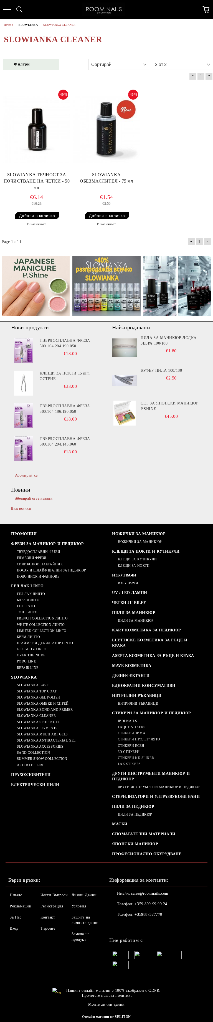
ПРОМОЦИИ (24, 534)
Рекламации (21, 906)
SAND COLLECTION (33, 753)
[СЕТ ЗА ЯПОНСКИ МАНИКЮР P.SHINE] (124, 413)
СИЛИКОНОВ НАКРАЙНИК (40, 564)
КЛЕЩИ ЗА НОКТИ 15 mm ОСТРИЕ (65, 376)
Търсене (47, 928)
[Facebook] (116, 925)
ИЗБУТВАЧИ (124, 575)
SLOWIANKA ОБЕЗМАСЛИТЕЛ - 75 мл (106, 177)
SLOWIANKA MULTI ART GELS (42, 734)
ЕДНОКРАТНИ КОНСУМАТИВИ (143, 686)
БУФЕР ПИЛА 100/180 (161, 370)
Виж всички (21, 508)
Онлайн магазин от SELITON (106, 1017)
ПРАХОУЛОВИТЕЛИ (31, 775)
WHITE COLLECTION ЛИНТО (41, 625)
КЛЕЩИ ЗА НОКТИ (133, 566)
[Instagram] (128, 925)
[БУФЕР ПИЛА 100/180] (124, 380)
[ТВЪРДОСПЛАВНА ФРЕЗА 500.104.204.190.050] (23, 350)
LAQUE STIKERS (132, 727)
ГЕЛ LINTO (26, 606)
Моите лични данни (106, 1004)
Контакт (47, 917)
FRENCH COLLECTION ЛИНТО (42, 618)
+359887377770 (148, 914)
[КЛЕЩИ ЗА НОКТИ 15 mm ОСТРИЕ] (23, 383)
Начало (16, 895)
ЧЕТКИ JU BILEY (129, 603)
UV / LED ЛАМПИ (129, 593)
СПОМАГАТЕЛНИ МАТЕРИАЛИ (143, 834)
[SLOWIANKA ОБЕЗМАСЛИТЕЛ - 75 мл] (106, 130)
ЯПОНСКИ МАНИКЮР (135, 844)
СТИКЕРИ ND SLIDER (136, 758)
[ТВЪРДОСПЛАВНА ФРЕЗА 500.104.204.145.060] (23, 448)
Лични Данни (84, 895)
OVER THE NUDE (31, 655)
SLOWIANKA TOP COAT (37, 691)
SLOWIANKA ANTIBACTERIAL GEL (46, 740)
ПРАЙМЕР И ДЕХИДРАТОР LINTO (45, 643)
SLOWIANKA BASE (33, 685)
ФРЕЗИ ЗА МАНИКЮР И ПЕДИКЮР (47, 544)
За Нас (15, 917)
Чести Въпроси (54, 895)
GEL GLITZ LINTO (32, 649)
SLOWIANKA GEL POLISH (38, 697)
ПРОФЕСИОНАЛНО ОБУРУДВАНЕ (146, 854)
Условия (79, 906)
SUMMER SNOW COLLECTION (42, 759)
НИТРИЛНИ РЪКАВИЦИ (137, 696)
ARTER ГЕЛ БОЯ (30, 765)
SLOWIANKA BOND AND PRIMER (45, 710)
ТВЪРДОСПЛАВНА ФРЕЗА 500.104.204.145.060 (65, 441)
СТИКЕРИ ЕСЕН (131, 746)
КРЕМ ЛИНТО (28, 637)
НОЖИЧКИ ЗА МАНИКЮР (139, 534)
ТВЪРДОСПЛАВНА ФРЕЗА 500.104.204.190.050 (65, 343)
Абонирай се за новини (34, 498)
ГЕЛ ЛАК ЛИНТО (31, 594)
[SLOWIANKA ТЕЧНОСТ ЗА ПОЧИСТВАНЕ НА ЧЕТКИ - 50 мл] (36, 130)
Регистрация (51, 906)
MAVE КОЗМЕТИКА (131, 666)
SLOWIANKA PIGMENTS (37, 728)
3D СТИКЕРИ (129, 752)
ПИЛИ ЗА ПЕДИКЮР (133, 807)
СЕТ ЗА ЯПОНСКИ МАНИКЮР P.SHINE (169, 406)
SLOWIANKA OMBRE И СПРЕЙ (43, 703)
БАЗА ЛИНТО (28, 600)
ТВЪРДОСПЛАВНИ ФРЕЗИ (38, 552)
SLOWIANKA (24, 677)
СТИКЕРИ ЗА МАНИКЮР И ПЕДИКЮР (151, 713)
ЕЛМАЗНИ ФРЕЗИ (32, 558)
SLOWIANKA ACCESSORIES (40, 746)
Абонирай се (26, 475)
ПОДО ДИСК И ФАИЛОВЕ (38, 576)
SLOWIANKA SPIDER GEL (38, 722)
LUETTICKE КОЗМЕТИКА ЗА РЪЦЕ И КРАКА (149, 643)
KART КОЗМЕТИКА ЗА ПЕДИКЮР (146, 630)
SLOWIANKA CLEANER (36, 716)
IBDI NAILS (127, 721)
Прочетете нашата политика (107, 995)
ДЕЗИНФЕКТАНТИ (130, 676)
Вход (14, 928)
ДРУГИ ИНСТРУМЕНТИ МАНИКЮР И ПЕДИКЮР (151, 776)
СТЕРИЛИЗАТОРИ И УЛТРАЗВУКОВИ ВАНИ (156, 797)
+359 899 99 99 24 (151, 904)
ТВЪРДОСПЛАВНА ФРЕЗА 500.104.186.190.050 (65, 409)
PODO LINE (26, 661)
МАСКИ (120, 824)
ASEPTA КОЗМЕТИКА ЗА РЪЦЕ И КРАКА (153, 656)
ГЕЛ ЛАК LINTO (27, 586)
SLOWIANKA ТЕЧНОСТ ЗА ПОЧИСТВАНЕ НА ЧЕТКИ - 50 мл (37, 181)
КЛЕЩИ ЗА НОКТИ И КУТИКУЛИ (146, 551)
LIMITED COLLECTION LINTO (42, 631)
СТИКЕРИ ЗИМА (131, 733)
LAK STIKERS (129, 764)
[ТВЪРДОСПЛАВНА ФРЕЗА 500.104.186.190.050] (23, 415)
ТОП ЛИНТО (27, 612)
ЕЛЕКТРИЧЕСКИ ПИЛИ (35, 785)
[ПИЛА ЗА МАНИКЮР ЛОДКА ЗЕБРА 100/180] (124, 347)
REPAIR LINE (28, 668)
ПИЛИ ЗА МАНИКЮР (133, 613)
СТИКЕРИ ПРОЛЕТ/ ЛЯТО (139, 739)
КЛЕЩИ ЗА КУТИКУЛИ (137, 559)
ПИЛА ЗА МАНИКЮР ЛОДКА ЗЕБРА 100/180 (169, 340)
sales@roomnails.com (149, 893)
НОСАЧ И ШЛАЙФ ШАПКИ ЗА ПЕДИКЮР (51, 570)
